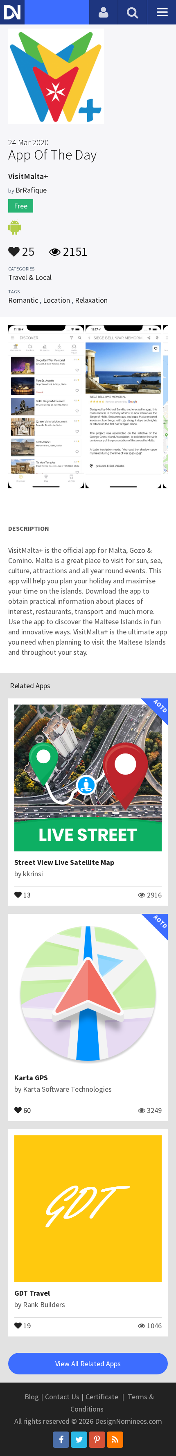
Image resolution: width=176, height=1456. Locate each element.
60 (26, 1110)
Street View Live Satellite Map (64, 862)
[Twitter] (79, 1440)
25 (27, 248)
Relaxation (91, 300)
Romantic (23, 300)
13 (26, 894)
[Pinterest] (97, 1440)
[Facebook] (61, 1440)
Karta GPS (31, 1077)
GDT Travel (32, 1293)
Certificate (102, 1396)
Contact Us (62, 1396)
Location (56, 300)
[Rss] (115, 1440)
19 (26, 1325)
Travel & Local (30, 277)
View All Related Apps (88, 1363)
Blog (32, 1396)
